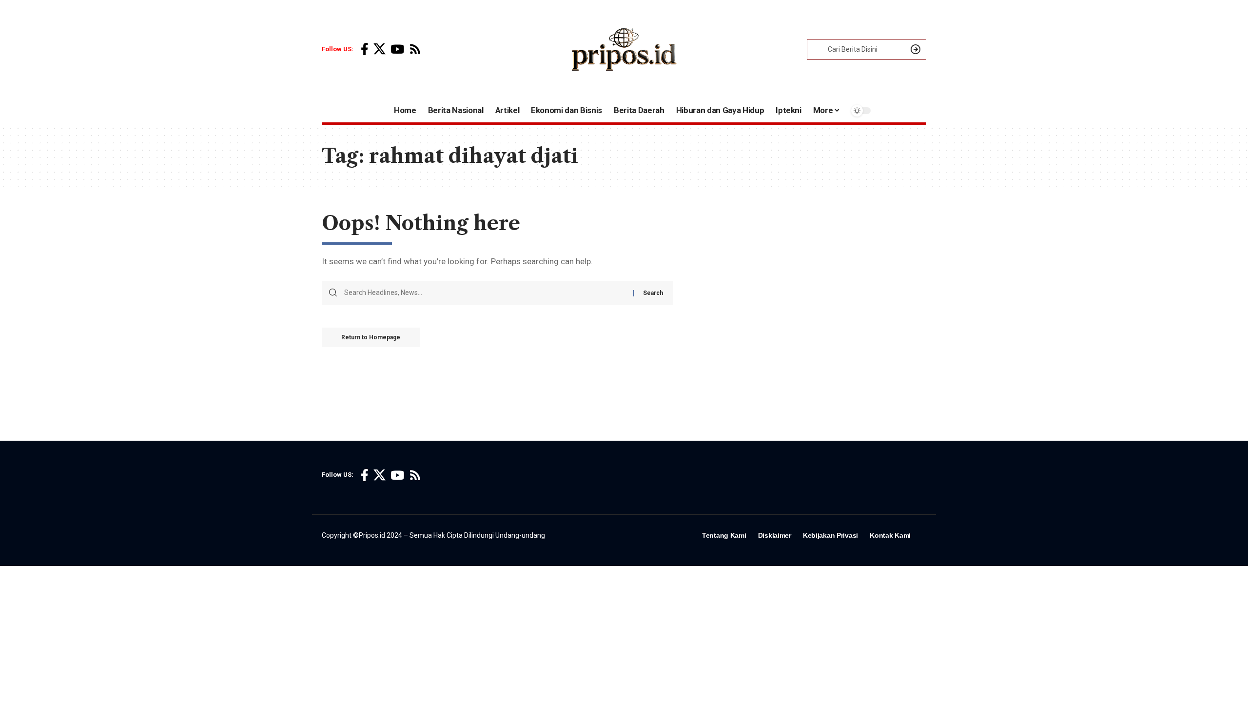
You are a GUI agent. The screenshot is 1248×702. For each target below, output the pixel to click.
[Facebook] (364, 49)
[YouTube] (397, 49)
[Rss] (415, 49)
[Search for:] (485, 293)
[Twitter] (379, 49)
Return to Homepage (370, 337)
